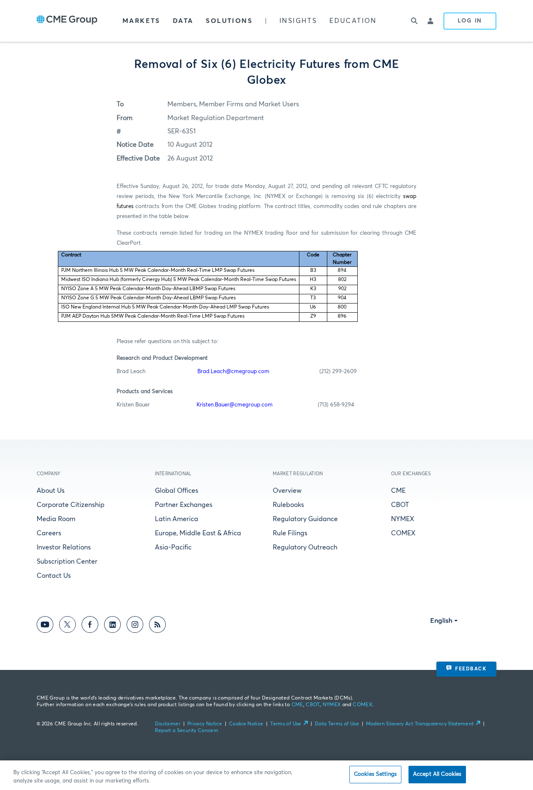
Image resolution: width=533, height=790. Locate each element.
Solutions (229, 21)
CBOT (400, 505)
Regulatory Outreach (305, 547)
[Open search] (414, 20)
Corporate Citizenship (71, 505)
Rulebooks (288, 505)
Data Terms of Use (337, 724)
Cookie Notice (246, 724)
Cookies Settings (375, 774)
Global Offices (176, 490)
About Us (51, 490)
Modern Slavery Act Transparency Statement (420, 724)
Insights (298, 21)
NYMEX (402, 519)
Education (353, 21)
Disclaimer (168, 724)
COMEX (403, 533)
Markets (141, 21)
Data (183, 21)
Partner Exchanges (183, 505)
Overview (287, 490)
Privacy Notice (204, 724)
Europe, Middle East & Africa (198, 533)
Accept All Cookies (437, 774)
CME (398, 490)
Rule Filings (290, 533)
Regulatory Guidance (305, 519)
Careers (49, 533)
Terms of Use (285, 724)
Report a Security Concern (187, 730)
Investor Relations (64, 547)
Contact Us (54, 575)
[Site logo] (67, 21)
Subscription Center (67, 561)
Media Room (56, 519)
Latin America (176, 519)
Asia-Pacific (173, 547)
